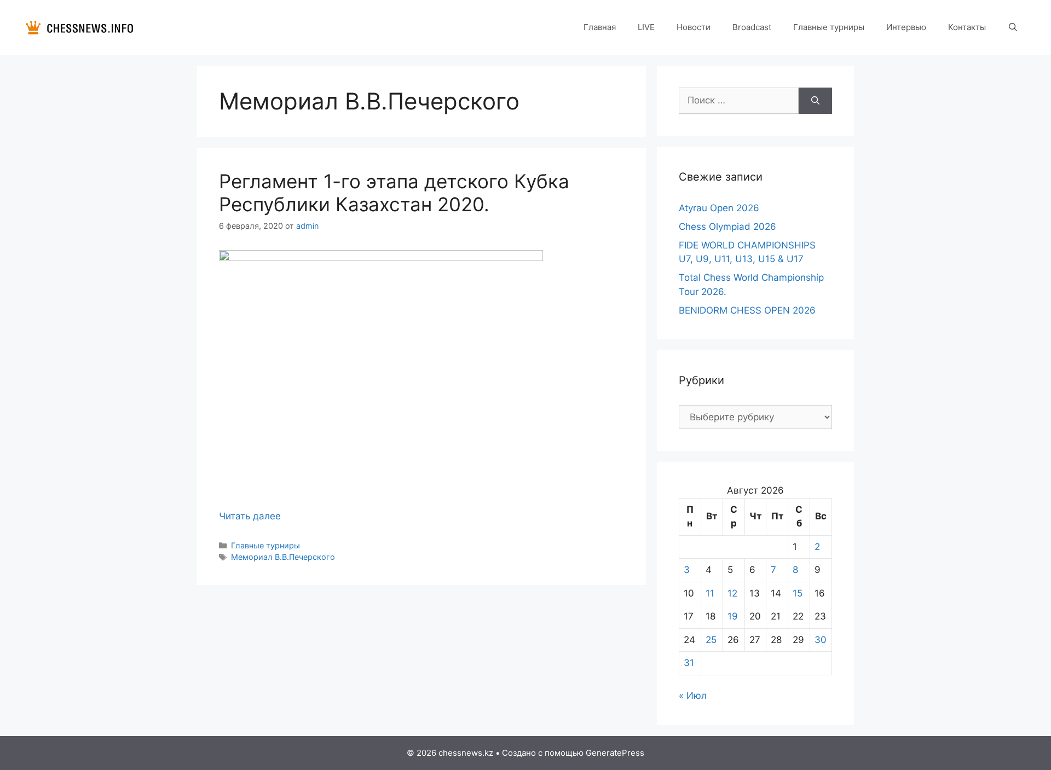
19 (732, 616)
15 (797, 593)
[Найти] (815, 101)
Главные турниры (828, 27)
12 (732, 593)
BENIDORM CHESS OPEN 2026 (747, 310)
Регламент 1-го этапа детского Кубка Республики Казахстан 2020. (394, 193)
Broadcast (751, 27)
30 (821, 639)
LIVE (646, 27)
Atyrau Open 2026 (719, 207)
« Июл (693, 695)
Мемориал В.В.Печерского (283, 556)
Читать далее (250, 516)
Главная (600, 27)
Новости (694, 27)
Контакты (967, 27)
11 (710, 593)
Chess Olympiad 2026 (727, 226)
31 (689, 662)
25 (711, 639)
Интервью (906, 27)
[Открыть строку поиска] (1013, 27)
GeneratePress (615, 753)
